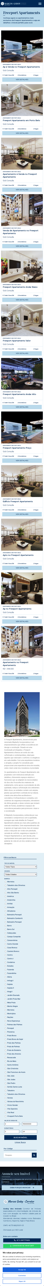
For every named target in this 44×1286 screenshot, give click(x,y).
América (10, 896)
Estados (10, 966)
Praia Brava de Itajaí (15, 1039)
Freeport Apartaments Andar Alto (19, 394)
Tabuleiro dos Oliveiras (16, 885)
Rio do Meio (11, 1061)
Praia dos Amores (14, 1054)
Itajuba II (10, 988)
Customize (22, 1275)
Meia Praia (11, 1002)
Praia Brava (11, 1035)
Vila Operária (12, 1109)
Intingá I (10, 980)
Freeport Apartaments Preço (17, 448)
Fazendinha (11, 973)
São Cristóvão (12, 1068)
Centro (10, 955)
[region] (22, 1267)
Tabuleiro (11, 1090)
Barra (9, 925)
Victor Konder (12, 1105)
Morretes (10, 881)
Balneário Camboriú (15, 918)
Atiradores (11, 911)
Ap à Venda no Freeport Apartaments (21, 67)
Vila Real (10, 1112)
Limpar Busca (20, 1142)
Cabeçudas (11, 933)
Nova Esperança (13, 1021)
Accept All (22, 1270)
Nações (10, 1017)
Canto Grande (12, 944)
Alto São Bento (13, 892)
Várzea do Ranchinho (15, 1101)
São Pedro (11, 1083)
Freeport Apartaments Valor (17, 341)
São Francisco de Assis (16, 1072)
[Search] (34, 1155)
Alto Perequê (12, 889)
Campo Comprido (14, 936)
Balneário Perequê (14, 922)
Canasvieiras (12, 940)
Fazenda (10, 969)
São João (10, 1076)
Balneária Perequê (14, 914)
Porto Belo (17, 64)
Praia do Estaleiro (14, 1050)
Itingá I (9, 991)
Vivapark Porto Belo (15, 1116)
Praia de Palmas (13, 1046)
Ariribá (9, 903)
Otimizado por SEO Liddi (13, 1230)
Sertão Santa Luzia (14, 1087)
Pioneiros (11, 1032)
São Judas (11, 1079)
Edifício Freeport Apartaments (18, 501)
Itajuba (10, 984)
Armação (10, 907)
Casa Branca (12, 947)
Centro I (10, 958)
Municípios (11, 1013)
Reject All (22, 1281)
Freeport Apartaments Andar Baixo (20, 287)
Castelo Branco (13, 951)
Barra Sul (10, 929)
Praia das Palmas (14, 1043)
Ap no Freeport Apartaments (17, 609)
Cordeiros (11, 962)
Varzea (10, 1098)
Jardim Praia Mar (13, 999)
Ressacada (11, 1057)
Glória (9, 977)
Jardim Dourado (13, 995)
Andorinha (11, 900)
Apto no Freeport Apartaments (18, 555)
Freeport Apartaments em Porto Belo (21, 120)
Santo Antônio (12, 1065)
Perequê (10, 1028)
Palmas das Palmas (14, 1024)
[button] (40, 3)
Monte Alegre (12, 1006)
